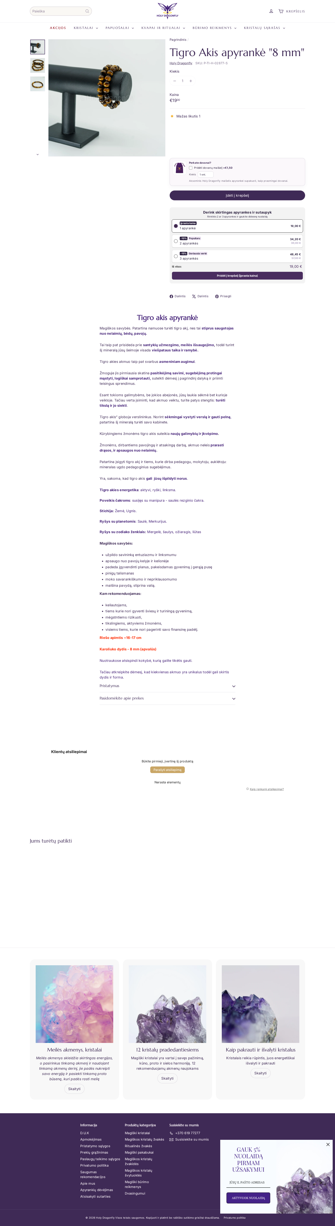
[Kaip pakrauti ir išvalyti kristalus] (260, 1004)
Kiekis (175, 71)
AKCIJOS (58, 28)
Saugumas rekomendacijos (92, 1174)
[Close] (328, 1144)
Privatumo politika (94, 1165)
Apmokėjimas (91, 1139)
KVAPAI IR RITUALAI (162, 28)
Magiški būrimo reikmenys (137, 1184)
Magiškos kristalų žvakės (144, 1139)
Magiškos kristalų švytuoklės (138, 1173)
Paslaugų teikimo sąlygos (100, 1159)
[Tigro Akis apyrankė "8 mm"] (51, 887)
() (237, 275)
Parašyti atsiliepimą (167, 770)
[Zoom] (106, 97)
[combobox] (61, 11)
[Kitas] (37, 153)
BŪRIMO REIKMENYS (213, 28)
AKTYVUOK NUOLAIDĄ (248, 1198)
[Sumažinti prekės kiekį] (175, 81)
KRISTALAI (84, 28)
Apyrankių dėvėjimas (96, 1190)
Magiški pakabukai (139, 1152)
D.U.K (84, 1133)
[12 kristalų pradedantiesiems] (167, 1004)
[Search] (87, 11)
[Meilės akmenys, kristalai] (74, 1004)
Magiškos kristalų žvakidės (138, 1161)
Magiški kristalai (137, 1133)
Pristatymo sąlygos (95, 1146)
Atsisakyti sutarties (95, 1196)
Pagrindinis (178, 40)
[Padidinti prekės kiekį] (191, 81)
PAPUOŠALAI (118, 28)
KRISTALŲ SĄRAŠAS (263, 28)
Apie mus (87, 1183)
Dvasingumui (135, 1193)
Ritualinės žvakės (138, 1146)
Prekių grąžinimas (94, 1152)
